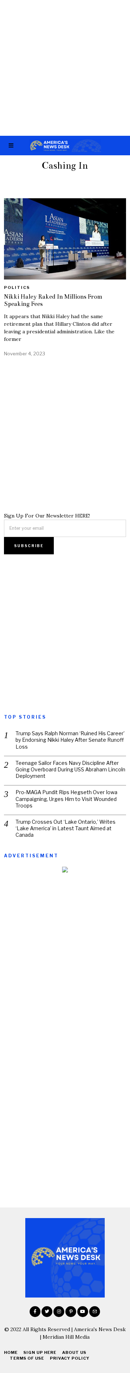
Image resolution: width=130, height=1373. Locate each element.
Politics (17, 287)
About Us (74, 1352)
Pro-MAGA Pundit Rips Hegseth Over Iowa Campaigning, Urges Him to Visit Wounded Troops (66, 798)
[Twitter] (47, 1311)
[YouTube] (82, 1311)
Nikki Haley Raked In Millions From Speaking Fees (53, 300)
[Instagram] (58, 1311)
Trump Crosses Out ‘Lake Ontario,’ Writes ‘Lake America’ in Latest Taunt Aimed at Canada (66, 828)
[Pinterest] (70, 1311)
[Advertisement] (65, 68)
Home (11, 1352)
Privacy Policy (70, 1358)
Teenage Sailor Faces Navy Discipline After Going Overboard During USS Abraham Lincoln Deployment (70, 769)
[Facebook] (35, 1311)
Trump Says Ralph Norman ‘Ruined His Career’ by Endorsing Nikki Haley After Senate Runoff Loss (70, 739)
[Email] (94, 1311)
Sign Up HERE (39, 1352)
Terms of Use (27, 1358)
